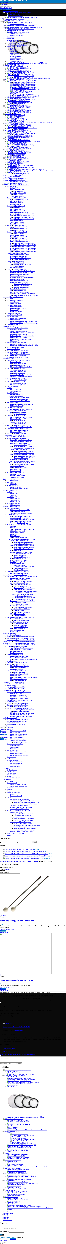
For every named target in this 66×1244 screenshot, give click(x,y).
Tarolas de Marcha (15, 264)
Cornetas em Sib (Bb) (20, 666)
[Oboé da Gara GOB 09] (11, 849)
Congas (12, 93)
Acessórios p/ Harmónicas (21, 711)
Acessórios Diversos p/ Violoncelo (24, 566)
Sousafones (13, 583)
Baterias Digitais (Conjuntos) (18, 45)
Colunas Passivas (15, 745)
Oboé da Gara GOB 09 (26, 850)
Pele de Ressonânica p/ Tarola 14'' (24, 219)
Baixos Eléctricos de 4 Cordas (19, 357)
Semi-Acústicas (14, 386)
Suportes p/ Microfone (20, 742)
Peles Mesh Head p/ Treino (18, 253)
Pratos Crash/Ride (15, 313)
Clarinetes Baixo (18, 527)
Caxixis (12, 89)
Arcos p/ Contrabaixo (20, 542)
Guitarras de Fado (12, 783)
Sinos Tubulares (15, 53)
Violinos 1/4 (13, 490)
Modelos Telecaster (16, 407)
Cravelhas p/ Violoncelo (21, 570)
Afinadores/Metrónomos (17, 573)
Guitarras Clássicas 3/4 (17, 373)
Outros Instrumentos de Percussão (20, 106)
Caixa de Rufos (14, 132)
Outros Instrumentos (9, 633)
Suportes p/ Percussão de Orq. (19, 66)
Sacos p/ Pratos (15, 324)
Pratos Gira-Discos (16, 340)
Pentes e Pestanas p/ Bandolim (23, 815)
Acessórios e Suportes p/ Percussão (20, 124)
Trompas (13, 594)
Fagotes (12, 633)
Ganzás (12, 100)
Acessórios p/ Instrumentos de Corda (18, 539)
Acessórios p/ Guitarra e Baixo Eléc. (17, 328)
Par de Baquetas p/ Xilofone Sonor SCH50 (17, 920)
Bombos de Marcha (16, 262)
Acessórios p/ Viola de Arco (18, 545)
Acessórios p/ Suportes (20, 144)
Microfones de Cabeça (17, 735)
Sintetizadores (11, 688)
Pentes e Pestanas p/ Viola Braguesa (24, 830)
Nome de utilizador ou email (8, 1228)
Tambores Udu (14, 118)
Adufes (12, 136)
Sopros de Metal (12, 571)
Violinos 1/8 (13, 492)
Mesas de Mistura (12, 352)
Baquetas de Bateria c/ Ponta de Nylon (21, 272)
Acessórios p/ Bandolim (17, 812)
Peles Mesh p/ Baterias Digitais (19, 254)
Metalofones (17, 76)
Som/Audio (6, 643)
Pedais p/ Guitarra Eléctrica (18, 404)
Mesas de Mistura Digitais (18, 355)
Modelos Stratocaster (16, 363)
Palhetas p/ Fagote (22, 523)
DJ (8, 300)
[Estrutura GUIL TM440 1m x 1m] (13, 851)
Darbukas (13, 97)
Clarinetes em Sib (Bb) (20, 531)
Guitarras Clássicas (12, 368)
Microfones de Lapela (16, 737)
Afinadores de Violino (20, 553)
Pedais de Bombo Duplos (21, 173)
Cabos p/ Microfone (16, 763)
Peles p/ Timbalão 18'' (20, 236)
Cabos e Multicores (12, 760)
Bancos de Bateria (15, 160)
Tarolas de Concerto (16, 61)
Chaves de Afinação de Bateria (19, 139)
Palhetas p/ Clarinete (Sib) (24, 591)
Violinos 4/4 (13, 501)
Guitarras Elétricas (12, 360)
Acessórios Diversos (16, 441)
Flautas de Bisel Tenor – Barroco (23, 549)
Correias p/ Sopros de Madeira (23, 513)
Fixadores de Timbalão (17, 167)
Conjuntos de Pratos (16, 306)
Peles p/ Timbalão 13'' (20, 230)
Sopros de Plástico (15, 632)
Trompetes (13, 601)
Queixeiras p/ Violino (20, 562)
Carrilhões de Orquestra (17, 85)
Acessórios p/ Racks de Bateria (19, 158)
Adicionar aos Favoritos (7, 929)
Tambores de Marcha (16, 266)
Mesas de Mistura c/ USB (17, 353)
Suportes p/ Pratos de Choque (19, 181)
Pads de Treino (14, 188)
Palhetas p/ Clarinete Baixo (25, 594)
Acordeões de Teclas (16, 33)
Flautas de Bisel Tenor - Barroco (23, 648)
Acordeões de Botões (16, 35)
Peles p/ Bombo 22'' (20, 194)
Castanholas (14, 87)
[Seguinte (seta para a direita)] (2, 1243)
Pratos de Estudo (15, 321)
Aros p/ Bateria (18, 149)
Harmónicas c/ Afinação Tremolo (23, 622)
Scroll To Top (3, 1240)
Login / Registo (7, 1220)
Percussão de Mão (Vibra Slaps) (19, 111)
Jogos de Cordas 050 (20, 433)
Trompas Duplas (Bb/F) (21, 674)
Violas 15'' (13, 532)
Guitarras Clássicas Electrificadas (20, 376)
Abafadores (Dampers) (17, 141)
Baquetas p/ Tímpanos (20, 287)
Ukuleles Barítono (15, 394)
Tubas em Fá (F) (18, 692)
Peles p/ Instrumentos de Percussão (20, 258)
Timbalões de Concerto (17, 63)
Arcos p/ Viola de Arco (20, 547)
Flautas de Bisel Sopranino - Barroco (24, 641)
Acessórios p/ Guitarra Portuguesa (20, 822)
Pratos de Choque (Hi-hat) (18, 308)
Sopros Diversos (11, 617)
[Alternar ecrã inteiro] (4, 1242)
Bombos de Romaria (16, 134)
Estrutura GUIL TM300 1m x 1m (34, 858)
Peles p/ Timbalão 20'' (20, 238)
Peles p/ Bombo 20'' (20, 193)
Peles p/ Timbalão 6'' (20, 222)
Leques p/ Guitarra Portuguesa (23, 823)
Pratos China (14, 316)
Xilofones (13, 224)
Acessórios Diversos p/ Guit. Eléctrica (25, 445)
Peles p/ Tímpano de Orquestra (19, 259)
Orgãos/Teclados (12, 684)
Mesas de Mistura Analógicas (19, 752)
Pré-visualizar (4, 932)
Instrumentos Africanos (14, 719)
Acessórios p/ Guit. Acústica (18, 449)
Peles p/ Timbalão (15, 220)
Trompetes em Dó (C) (20, 664)
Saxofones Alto (18, 623)
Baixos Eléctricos (12, 378)
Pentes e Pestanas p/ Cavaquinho (23, 697)
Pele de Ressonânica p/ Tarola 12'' (24, 74)
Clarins (12, 698)
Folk (11, 384)
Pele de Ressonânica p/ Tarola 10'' (24, 214)
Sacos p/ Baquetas (15, 303)
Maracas (13, 105)
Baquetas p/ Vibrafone (20, 288)
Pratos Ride (13, 311)
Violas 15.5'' (14, 534)
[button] (3, 931)
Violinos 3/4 (13, 500)
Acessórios (10, 776)
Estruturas (10, 662)
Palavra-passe (4, 1231)
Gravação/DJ (7, 297)
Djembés (13, 98)
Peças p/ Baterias (19, 154)
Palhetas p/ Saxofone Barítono (26, 601)
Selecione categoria (6, 8)
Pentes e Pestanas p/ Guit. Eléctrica (24, 339)
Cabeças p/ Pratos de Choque (22, 264)
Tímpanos (13, 222)
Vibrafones (13, 51)
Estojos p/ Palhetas (22, 518)
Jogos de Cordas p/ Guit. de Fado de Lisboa (26, 804)
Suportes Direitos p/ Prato (18, 178)
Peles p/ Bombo (15, 189)
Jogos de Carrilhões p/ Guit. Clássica (24, 456)
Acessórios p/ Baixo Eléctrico (19, 459)
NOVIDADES (6, 184)
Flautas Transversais (16, 605)
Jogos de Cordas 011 (20, 381)
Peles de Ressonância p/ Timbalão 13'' (25, 248)
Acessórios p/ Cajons (20, 129)
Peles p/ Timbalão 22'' (20, 240)
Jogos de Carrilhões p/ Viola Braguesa (25, 828)
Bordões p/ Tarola (19, 150)
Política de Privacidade (10, 1049)
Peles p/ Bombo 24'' (20, 196)
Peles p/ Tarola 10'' (19, 206)
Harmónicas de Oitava (20, 706)
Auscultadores (14, 329)
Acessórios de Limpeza (20, 511)
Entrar (2, 1234)
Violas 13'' (13, 529)
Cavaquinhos (10, 706)
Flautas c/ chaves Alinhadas (22, 609)
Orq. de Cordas (7, 435)
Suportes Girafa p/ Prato (17, 180)
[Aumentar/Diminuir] (5, 1242)
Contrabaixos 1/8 (15, 516)
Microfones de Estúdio (13, 342)
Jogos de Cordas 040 (20, 430)
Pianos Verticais (11, 687)
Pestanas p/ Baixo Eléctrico (22, 462)
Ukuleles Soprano (15, 389)
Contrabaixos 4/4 (15, 523)
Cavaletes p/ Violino (20, 557)
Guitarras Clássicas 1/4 (17, 396)
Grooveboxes (14, 332)
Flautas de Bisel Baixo (20, 537)
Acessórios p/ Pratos (16, 323)
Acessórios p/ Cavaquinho (18, 695)
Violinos (9, 492)
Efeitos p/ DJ (14, 337)
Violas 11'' (13, 526)
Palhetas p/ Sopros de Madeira (23, 521)
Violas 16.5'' (14, 537)
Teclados (6, 682)
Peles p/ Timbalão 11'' (20, 227)
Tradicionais (7, 690)
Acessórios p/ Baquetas (17, 301)
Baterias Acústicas (12, 40)
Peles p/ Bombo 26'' (20, 197)
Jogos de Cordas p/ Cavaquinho (19, 799)
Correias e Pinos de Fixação (18, 471)
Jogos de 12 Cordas (19, 368)
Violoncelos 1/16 (15, 505)
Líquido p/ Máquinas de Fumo (19, 488)
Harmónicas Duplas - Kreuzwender (24, 709)
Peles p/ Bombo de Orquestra (19, 105)
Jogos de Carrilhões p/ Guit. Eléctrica (24, 446)
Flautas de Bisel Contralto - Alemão (24, 643)
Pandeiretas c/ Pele (16, 110)
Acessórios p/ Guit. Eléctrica (18, 337)
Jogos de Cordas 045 (20, 432)
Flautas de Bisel (15, 635)
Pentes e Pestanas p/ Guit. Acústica (24, 332)
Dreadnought (14, 388)
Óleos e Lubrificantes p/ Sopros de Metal (26, 576)
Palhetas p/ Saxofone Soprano (26, 597)
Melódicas (13, 628)
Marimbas (13, 211)
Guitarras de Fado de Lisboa (18, 786)
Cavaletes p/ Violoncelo (21, 568)
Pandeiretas (13, 108)
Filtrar (34, 842)
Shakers (12, 115)
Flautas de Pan (14, 651)
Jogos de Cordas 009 (20, 378)
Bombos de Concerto (16, 59)
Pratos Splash (14, 314)
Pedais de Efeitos (12, 410)
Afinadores (13, 469)
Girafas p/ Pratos (15, 168)
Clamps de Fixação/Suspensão (19, 162)
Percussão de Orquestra (14, 46)
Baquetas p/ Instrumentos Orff (19, 280)
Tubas (12, 685)
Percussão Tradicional (13, 225)
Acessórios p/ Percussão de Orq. (19, 67)
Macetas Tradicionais (16, 300)
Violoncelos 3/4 (15, 503)
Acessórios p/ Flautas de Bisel (22, 649)
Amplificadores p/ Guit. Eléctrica (20, 397)
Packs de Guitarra (15, 362)
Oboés (12, 631)
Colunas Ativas (14, 747)
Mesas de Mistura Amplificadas (19, 755)
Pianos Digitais (11, 773)
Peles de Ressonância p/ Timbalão (20, 79)
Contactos (6, 1051)
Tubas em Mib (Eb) (19, 614)
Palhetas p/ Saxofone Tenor (25, 599)
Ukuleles (9, 415)
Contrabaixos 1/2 (15, 519)
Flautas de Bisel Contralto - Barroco (24, 644)
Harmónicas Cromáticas (21, 705)
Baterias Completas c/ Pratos (19, 41)
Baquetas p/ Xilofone (20, 290)
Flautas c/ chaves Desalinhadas (23, 607)
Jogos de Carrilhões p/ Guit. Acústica (24, 451)
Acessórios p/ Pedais (20, 175)
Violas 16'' (13, 536)
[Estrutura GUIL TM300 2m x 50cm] (14, 856)
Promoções (6, 641)
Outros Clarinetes (19, 532)
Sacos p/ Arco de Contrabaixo (22, 441)
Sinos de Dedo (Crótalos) (17, 116)
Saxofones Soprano (19, 625)
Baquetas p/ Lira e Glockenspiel (23, 284)
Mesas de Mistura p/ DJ (17, 334)
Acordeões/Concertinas (10, 11)
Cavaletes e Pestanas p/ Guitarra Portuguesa (27, 825)
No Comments (18, 1030)
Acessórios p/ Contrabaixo (18, 540)
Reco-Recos (13, 186)
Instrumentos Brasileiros (14, 721)
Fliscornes (13, 581)
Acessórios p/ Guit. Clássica (18, 454)
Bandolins (10, 701)
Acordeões (10, 32)
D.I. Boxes (10, 298)
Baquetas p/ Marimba (20, 285)
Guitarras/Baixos (8, 358)
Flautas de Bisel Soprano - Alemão (24, 636)
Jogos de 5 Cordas (19, 435)
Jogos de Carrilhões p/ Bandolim (23, 813)
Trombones (13, 675)
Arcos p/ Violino (18, 550)
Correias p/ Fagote (22, 514)
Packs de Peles (14, 202)
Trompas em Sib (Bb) (20, 670)
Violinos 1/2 (13, 498)
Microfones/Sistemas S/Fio (18, 731)
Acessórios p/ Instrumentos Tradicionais (19, 810)
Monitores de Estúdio (13, 349)
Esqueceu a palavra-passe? (7, 1237)
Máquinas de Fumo (12, 485)
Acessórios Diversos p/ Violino (23, 552)
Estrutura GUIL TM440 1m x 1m (34, 852)
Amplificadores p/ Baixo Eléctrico (20, 350)
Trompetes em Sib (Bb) (20, 662)
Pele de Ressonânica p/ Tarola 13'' (24, 76)
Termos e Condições (9, 1048)
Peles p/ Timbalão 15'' (20, 233)
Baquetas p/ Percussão (17, 279)
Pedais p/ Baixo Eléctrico (17, 406)
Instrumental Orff (15, 71)
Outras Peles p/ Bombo (21, 199)
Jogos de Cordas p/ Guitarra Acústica (21, 417)
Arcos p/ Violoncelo (19, 565)
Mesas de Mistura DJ (16, 669)
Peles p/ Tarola (14, 204)
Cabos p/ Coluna (15, 766)
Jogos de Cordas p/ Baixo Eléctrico (20, 360)
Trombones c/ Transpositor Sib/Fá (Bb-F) (26, 677)
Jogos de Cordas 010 (20, 412)
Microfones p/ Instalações (18, 739)
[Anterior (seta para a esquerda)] (0, 1243)
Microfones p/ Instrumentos (18, 734)
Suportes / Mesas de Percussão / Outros (25, 128)
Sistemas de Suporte (20, 269)
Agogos (12, 77)
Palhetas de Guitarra (16, 474)
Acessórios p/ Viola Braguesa (19, 698)
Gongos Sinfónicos (15, 58)
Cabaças (12, 82)
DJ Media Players (15, 305)
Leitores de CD (14, 339)
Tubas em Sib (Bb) (19, 687)
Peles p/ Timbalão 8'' (20, 223)
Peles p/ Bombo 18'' (20, 191)
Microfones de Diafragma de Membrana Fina (23, 321)
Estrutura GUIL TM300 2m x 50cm (37, 856)
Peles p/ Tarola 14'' (19, 115)
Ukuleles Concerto (15, 391)
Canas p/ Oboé (21, 602)
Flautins (12, 653)
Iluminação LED (11, 425)
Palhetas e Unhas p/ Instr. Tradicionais (21, 700)
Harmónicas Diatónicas (21, 703)
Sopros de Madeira (12, 576)
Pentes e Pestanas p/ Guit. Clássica (24, 336)
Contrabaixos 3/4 (15, 521)
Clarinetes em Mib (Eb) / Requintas (24, 529)
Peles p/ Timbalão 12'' (20, 228)
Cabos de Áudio (15, 765)
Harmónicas (14, 701)
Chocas (12, 90)
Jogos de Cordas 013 (20, 423)
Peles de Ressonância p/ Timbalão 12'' (25, 246)
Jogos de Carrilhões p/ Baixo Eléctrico (25, 461)
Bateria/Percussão (8, 38)
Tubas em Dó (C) (19, 688)
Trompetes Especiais (20, 667)
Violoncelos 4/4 (15, 513)
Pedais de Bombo (15, 170)
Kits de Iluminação (12, 480)
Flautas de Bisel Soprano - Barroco (24, 638)
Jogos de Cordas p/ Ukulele (18, 384)
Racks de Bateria (15, 176)
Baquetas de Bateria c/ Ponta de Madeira (22, 271)
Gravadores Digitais (13, 350)
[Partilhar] (2, 1242)
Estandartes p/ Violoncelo (21, 571)
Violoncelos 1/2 (15, 510)
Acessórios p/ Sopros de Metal (19, 656)
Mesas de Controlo (12, 484)
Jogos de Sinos (18, 72)
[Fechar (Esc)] (0, 1242)
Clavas (12, 92)
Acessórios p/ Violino (16, 549)
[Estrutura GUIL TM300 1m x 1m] (13, 858)
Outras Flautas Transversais (22, 612)
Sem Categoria (7, 25)
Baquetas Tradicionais (16, 297)
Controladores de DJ (16, 331)
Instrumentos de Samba (17, 103)
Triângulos (13, 196)
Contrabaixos (11, 462)
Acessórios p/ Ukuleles (17, 466)
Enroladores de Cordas (17, 472)
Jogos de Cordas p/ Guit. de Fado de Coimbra (27, 802)
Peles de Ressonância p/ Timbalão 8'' (24, 243)
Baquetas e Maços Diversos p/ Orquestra (26, 295)
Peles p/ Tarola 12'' (19, 207)
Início (1, 861)
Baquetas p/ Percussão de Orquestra (24, 293)
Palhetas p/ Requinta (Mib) (25, 592)
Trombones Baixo (19, 682)
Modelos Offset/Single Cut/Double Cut (22, 367)
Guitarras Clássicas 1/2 (17, 371)
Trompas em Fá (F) (19, 672)
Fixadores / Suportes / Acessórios (23, 126)
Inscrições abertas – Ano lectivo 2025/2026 (16, 1027)
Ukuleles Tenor (14, 393)
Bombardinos (14, 693)
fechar (2, 18)
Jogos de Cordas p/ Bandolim (19, 805)
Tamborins (13, 193)
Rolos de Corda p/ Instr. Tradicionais (21, 807)
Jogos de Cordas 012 (20, 383)
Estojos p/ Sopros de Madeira (22, 516)
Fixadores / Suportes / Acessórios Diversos (22, 277)
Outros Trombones (19, 683)
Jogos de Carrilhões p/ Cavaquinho (24, 818)
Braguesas (10, 705)
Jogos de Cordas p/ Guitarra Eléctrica (21, 409)
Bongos (12, 80)
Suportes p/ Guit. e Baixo (17, 475)
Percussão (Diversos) (13, 69)
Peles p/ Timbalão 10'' (20, 225)
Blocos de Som (14, 79)
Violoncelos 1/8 (15, 506)
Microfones (10, 671)
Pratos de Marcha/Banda (17, 318)
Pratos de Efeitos (15, 319)
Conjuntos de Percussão (17, 95)
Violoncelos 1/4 (15, 508)
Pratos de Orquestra (16, 56)
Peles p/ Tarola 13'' (19, 209)
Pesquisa (3, 727)
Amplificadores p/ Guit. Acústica (19, 352)
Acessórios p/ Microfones (18, 740)
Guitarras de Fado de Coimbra (19, 784)
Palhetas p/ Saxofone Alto (24, 524)
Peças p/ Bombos (19, 155)
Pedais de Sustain (15, 778)
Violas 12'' (13, 527)
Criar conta (13, 1239)
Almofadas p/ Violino (20, 555)
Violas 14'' (13, 479)
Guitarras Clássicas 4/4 (17, 375)
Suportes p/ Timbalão (16, 184)
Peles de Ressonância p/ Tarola (19, 212)
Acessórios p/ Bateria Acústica (19, 142)
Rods (11, 277)
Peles (8, 186)
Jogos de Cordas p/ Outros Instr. (19, 714)
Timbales (13, 194)
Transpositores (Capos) (17, 477)
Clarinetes (13, 614)
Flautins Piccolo (18, 610)
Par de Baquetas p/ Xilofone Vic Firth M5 (16, 980)
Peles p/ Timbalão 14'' (20, 232)
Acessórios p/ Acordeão (14, 30)
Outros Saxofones (19, 630)
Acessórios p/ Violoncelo (17, 563)
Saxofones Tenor (19, 627)
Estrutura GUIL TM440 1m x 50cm (37, 854)
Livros (8, 835)
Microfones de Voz (16, 732)
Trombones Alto (18, 679)
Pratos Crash (14, 310)
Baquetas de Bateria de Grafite (19, 274)
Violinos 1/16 (14, 493)
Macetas (13, 298)
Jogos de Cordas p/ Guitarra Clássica (21, 427)
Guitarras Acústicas (12, 381)
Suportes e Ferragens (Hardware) (16, 137)
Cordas (9, 708)
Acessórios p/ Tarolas (20, 145)
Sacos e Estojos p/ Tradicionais (16, 833)
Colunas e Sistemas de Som (15, 744)
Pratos (9, 232)
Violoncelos (10, 503)
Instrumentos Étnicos (13, 638)
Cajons (12, 84)
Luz (4, 423)
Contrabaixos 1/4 (15, 518)
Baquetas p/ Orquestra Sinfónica (19, 32)
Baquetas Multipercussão (21, 292)
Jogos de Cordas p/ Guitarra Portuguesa (22, 713)
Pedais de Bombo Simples (21, 171)
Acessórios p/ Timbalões (21, 147)
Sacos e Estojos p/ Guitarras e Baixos (21, 440)
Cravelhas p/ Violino (20, 558)
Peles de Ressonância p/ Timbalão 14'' (25, 249)
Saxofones (13, 562)
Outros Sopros (14, 714)
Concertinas (10, 37)
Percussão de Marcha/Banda (15, 261)
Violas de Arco (11, 524)
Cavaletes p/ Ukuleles (20, 467)
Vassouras (13, 275)
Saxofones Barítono (19, 628)
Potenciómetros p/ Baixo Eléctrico (24, 464)
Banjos (9, 703)
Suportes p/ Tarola (15, 183)
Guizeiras (13, 102)
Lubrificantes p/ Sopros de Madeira (24, 519)
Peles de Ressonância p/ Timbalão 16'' (25, 251)
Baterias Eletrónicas (13, 43)
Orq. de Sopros (7, 506)
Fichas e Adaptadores (16, 653)
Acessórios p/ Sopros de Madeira (20, 510)
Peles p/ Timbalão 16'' (20, 235)
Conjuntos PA (14, 748)
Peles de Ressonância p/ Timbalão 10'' (25, 81)
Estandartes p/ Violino (20, 560)
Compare (3, 915)
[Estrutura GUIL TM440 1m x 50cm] (14, 854)
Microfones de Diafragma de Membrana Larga (24, 323)
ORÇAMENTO (7, 183)
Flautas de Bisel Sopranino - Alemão (24, 640)
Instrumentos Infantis (13, 640)
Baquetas (9, 269)
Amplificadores (11, 645)
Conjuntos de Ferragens (17, 276)
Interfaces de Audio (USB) (14, 347)
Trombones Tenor (19, 680)
